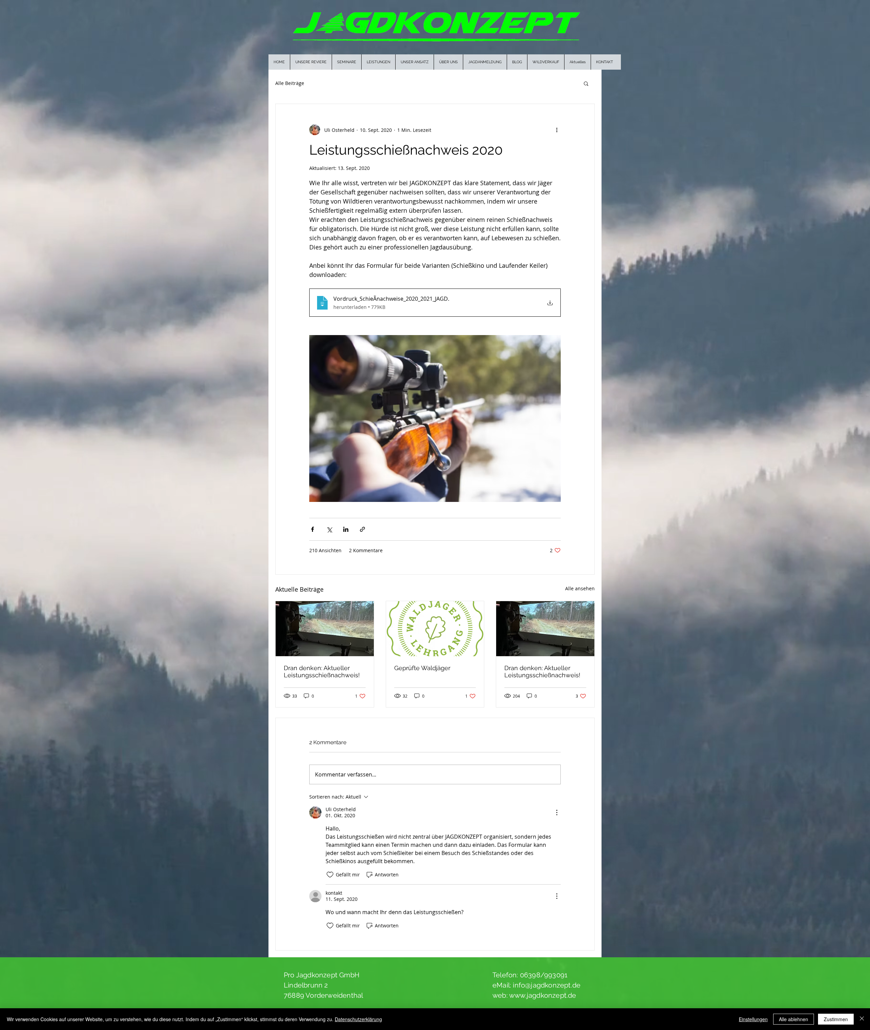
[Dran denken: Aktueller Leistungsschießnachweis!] (325, 628)
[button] (586, 83)
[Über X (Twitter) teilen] (329, 529)
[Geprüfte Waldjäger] (435, 628)
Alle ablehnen (793, 1019)
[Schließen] (862, 1019)
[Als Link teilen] (362, 529)
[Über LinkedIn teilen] (346, 529)
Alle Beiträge (289, 83)
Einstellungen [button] (753, 1019)
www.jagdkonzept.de (542, 995)
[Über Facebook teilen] (312, 529)
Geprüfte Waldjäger (422, 667)
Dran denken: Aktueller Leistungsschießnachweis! (322, 671)
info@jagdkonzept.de (546, 985)
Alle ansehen (580, 588)
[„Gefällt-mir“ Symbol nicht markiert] (330, 875)
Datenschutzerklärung (358, 1019)
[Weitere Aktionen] (557, 130)
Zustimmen (836, 1019)
